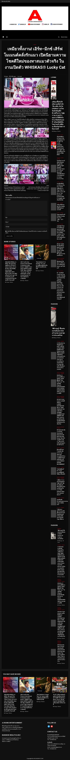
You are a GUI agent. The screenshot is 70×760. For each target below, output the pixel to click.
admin (6, 76)
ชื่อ (7, 217)
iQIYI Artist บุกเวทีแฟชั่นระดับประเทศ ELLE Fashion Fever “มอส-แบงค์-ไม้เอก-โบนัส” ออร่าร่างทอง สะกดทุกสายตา (38, 188)
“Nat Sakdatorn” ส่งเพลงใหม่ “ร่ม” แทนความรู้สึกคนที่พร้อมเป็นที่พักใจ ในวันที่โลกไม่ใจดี (41, 265)
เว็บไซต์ (7, 226)
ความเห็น (8, 199)
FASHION (58, 157)
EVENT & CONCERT (60, 258)
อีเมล (7, 222)
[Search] (59, 37)
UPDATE (34, 44)
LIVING (53, 82)
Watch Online (64, 37)
